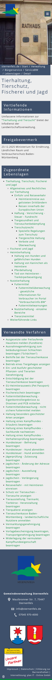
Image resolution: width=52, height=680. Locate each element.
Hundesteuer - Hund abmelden (25, 449)
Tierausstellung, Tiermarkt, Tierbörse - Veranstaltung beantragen (22, 503)
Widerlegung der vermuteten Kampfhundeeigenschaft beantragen (24, 542)
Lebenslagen (12, 73)
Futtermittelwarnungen (33, 305)
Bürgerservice (13, 69)
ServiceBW (31, 69)
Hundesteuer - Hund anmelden (25, 453)
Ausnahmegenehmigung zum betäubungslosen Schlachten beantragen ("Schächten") (24, 350)
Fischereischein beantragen (23, 392)
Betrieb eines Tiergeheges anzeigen (28, 364)
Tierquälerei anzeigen (19, 509)
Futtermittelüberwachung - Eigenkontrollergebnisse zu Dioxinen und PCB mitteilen (23, 400)
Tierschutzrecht (24, 227)
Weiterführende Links (23, 319)
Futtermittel (21, 284)
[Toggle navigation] (47, 14)
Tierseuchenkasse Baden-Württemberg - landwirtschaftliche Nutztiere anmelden (27, 517)
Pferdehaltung (23, 270)
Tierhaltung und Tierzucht (19, 120)
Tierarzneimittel (24, 316)
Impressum (13, 669)
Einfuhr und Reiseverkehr (30, 195)
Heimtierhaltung (20, 252)
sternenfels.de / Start (15, 66)
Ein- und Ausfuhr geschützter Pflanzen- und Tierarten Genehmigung (24, 371)
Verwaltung (38, 66)
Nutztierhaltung (20, 280)
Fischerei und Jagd (21, 248)
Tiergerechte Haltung (32, 238)
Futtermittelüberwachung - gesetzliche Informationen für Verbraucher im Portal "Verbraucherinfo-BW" (34, 295)
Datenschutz (27, 669)
